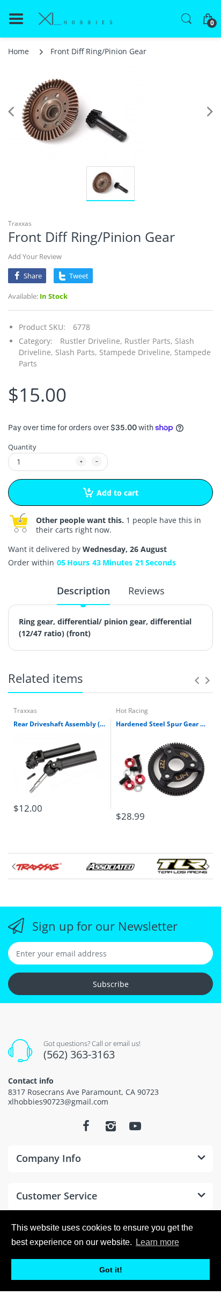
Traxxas (20, 223)
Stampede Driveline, (135, 352)
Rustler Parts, (148, 341)
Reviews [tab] (146, 590)
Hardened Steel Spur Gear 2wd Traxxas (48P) (162, 724)
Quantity (22, 447)
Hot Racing (132, 710)
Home (18, 51)
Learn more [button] (157, 1242)
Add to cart (117, 493)
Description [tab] (83, 590)
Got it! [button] (110, 1269)
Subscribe (111, 984)
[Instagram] (110, 1126)
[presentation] (196, 680)
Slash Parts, (76, 352)
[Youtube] (135, 1126)
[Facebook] (86, 1126)
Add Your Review (35, 256)
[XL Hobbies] (75, 19)
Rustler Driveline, (91, 341)
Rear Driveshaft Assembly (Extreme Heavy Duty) (59, 724)
